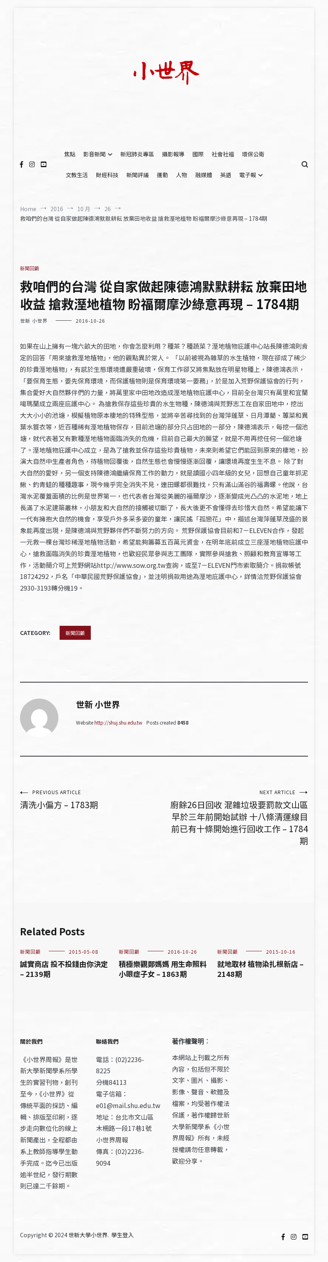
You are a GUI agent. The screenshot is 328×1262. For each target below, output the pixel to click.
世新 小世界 (34, 320)
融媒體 (203, 175)
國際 (198, 154)
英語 (225, 175)
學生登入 (122, 1235)
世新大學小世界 (88, 1235)
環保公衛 (253, 154)
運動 (162, 175)
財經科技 (107, 175)
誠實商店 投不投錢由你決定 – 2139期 (64, 968)
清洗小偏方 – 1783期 (59, 800)
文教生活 (77, 175)
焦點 (69, 154)
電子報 (247, 175)
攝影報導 (173, 154)
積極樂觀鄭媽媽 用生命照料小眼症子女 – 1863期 (163, 968)
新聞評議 (137, 175)
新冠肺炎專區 (137, 154)
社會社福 (223, 154)
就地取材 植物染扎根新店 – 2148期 (260, 968)
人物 (181, 175)
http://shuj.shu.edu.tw (118, 722)
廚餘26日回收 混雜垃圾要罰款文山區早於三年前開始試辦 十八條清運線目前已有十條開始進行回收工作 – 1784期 (239, 818)
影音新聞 (94, 154)
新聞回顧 (29, 268)
